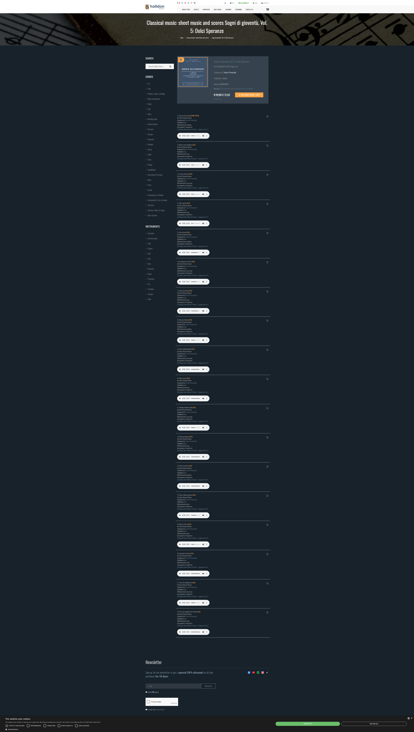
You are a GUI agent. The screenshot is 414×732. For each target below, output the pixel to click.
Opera (149, 114)
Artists (196, 9)
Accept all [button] (308, 724)
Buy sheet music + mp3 (250, 94)
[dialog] (207, 724)
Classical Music (153, 124)
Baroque (150, 134)
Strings (150, 164)
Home (181, 38)
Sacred (150, 190)
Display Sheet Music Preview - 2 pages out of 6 (193, 509)
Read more (97, 722)
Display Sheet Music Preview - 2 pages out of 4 (193, 421)
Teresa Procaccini (229, 72)
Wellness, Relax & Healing (156, 93)
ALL (149, 83)
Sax (149, 284)
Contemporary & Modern (156, 195)
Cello (149, 88)
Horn (149, 258)
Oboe (149, 263)
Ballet (149, 154)
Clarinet (150, 248)
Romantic (151, 139)
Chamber (150, 144)
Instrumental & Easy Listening (157, 200)
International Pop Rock (155, 174)
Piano (149, 159)
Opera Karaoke (152, 215)
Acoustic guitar (153, 238)
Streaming (238, 9)
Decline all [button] (374, 724)
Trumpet (150, 294)
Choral (150, 149)
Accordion (151, 233)
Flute (149, 109)
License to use (217, 99)
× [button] (411, 718)
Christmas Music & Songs (156, 210)
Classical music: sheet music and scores (198, 38)
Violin (149, 299)
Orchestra (151, 268)
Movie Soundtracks (154, 98)
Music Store (186, 9)
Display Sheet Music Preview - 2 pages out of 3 (193, 129)
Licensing (228, 9)
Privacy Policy (159, 709)
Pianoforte (151, 279)
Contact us (249, 9)
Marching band (152, 119)
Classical (150, 129)
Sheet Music (217, 9)
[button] (52, 729)
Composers (206, 9)
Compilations (152, 169)
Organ (150, 103)
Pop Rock (151, 205)
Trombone (151, 289)
